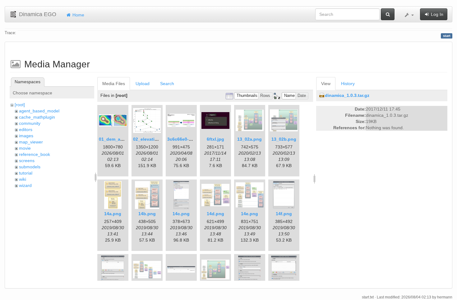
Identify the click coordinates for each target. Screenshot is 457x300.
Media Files (113, 83)
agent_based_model (39, 110)
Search (167, 83)
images (26, 135)
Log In (436, 14)
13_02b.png (283, 139)
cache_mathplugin (37, 117)
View (325, 83)
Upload (143, 83)
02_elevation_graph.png (159, 139)
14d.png (215, 213)
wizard (25, 185)
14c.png (181, 213)
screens (27, 160)
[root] (20, 104)
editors (25, 129)
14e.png (249, 213)
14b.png (147, 213)
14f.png (284, 213)
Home (77, 14)
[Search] (388, 14)
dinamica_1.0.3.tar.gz (347, 95)
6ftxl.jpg (215, 139)
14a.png (112, 213)
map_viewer (31, 141)
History (348, 83)
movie (25, 148)
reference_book (34, 154)
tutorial (25, 172)
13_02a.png (249, 139)
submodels (29, 166)
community (29, 123)
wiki (22, 179)
